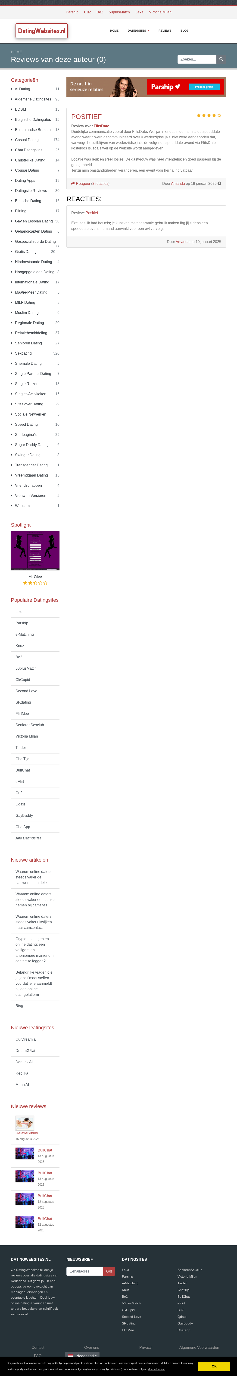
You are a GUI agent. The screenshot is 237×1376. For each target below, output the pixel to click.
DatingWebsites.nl (41, 30)
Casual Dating (26, 140)
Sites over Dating (28, 404)
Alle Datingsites (28, 838)
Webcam (22, 506)
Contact (37, 1347)
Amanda (178, 183)
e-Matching (25, 634)
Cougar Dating (26, 170)
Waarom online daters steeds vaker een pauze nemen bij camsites (35, 899)
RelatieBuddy (27, 1133)
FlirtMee (22, 714)
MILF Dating (24, 302)
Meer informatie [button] (156, 1369)
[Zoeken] (221, 59)
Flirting (20, 211)
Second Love (26, 691)
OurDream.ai (26, 1039)
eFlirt (20, 782)
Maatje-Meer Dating (30, 292)
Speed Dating (26, 424)
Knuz (20, 646)
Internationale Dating (31, 282)
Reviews (165, 30)
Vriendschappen (28, 485)
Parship (72, 12)
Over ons (91, 1347)
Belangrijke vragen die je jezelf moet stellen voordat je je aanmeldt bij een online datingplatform (34, 983)
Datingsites (137, 30)
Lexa (139, 12)
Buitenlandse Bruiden (32, 130)
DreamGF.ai (25, 1051)
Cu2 (87, 12)
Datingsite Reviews (30, 191)
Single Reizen (26, 384)
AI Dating (22, 89)
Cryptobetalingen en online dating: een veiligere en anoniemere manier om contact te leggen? (34, 950)
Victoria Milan (160, 12)
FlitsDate (101, 126)
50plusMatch (119, 12)
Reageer (82, 183)
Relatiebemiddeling (30, 333)
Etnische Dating (27, 201)
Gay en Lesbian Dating (33, 221)
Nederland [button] (85, 1356)
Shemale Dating (28, 363)
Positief (86, 116)
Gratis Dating (25, 252)
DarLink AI (24, 1062)
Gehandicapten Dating (33, 231)
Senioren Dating (28, 343)
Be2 (100, 12)
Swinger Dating (27, 455)
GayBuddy (24, 815)
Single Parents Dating (32, 374)
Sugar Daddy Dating (31, 445)
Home (114, 30)
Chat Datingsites (28, 150)
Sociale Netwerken (30, 414)
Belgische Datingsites (32, 120)
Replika (22, 1073)
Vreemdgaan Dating (31, 475)
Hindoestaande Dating (33, 262)
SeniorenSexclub (30, 725)
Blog (184, 30)
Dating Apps (24, 180)
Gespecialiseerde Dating (35, 241)
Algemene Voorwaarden (199, 1347)
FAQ (37, 1356)
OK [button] (214, 1366)
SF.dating (23, 702)
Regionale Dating (29, 323)
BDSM (20, 109)
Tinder (21, 748)
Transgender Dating (31, 465)
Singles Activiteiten (30, 394)
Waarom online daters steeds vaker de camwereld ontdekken (34, 877)
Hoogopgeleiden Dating (34, 272)
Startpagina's (25, 435)
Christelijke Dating (29, 160)
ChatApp (23, 827)
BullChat (23, 770)
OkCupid (23, 680)
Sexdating (23, 353)
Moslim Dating (26, 313)
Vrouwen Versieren (30, 496)
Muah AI (22, 1085)
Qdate (20, 804)
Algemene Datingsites (32, 99)
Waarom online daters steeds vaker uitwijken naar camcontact (34, 921)
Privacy (145, 1347)
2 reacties (100, 183)
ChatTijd (22, 759)
